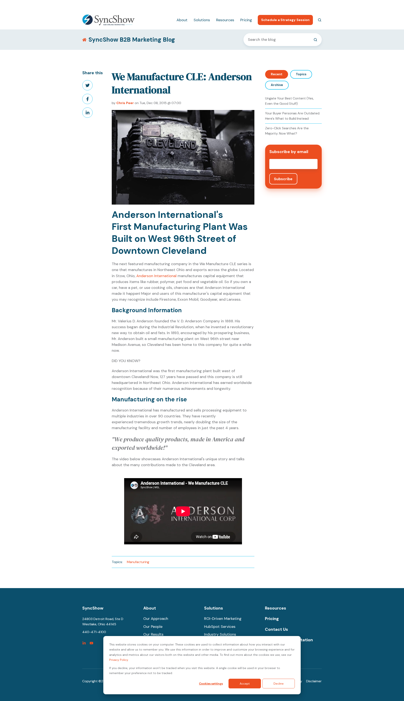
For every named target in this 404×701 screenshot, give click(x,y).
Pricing (246, 19)
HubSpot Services (219, 626)
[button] (320, 20)
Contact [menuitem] (315, 5)
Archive (277, 85)
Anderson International (156, 275)
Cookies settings (211, 683)
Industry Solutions (220, 634)
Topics (301, 74)
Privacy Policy (118, 660)
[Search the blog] (315, 40)
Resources (225, 19)
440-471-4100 (271, 5)
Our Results (153, 634)
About (182, 19)
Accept (245, 683)
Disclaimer (314, 681)
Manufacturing (138, 562)
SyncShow (92, 608)
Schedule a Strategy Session (285, 20)
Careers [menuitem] (295, 5)
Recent (276, 74)
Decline (279, 683)
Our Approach (155, 618)
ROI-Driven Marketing (223, 618)
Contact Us (276, 629)
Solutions (202, 19)
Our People (152, 626)
